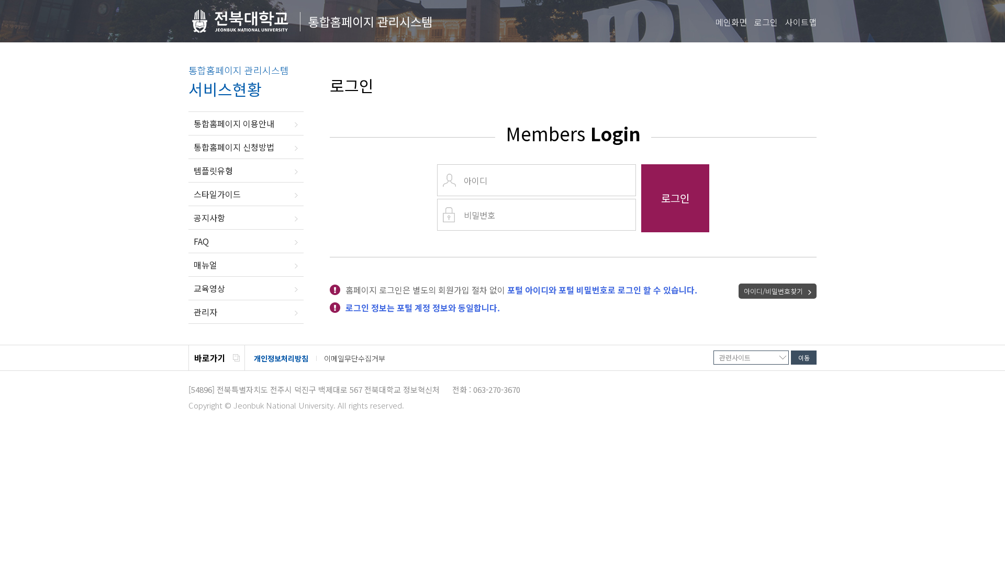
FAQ (201, 241)
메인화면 (731, 22)
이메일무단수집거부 (354, 358)
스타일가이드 (217, 194)
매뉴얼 (205, 264)
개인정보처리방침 (281, 358)
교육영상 (209, 288)
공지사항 (209, 217)
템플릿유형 (213, 170)
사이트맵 (801, 22)
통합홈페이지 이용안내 (234, 123)
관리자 (205, 312)
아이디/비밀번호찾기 (773, 291)
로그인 (766, 22)
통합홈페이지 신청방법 (234, 147)
